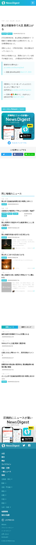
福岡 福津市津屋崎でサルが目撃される (15, 334)
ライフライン (6, 464)
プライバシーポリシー (8, 527)
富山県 (12, 21)
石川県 (16, 213)
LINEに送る (30, 154)
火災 (7, 21)
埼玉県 (4, 381)
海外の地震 (6, 515)
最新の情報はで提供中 (13, 109)
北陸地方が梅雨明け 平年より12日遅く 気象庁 (18, 211)
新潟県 (4, 213)
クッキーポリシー (6, 531)
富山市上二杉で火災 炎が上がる (13, 255)
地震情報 (5, 511)
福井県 (4, 216)
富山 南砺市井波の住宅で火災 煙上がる (16, 234)
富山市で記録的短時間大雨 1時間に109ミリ (17, 201)
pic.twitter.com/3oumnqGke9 (14, 67)
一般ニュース (5, 272)
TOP (3, 21)
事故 (3, 461)
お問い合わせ (5, 534)
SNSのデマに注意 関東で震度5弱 (13, 343)
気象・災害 (5, 199)
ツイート (7, 154)
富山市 (18, 21)
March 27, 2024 (25, 72)
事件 (3, 457)
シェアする (19, 154)
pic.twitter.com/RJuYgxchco (21, 90)
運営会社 (4, 524)
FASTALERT (5, 537)
